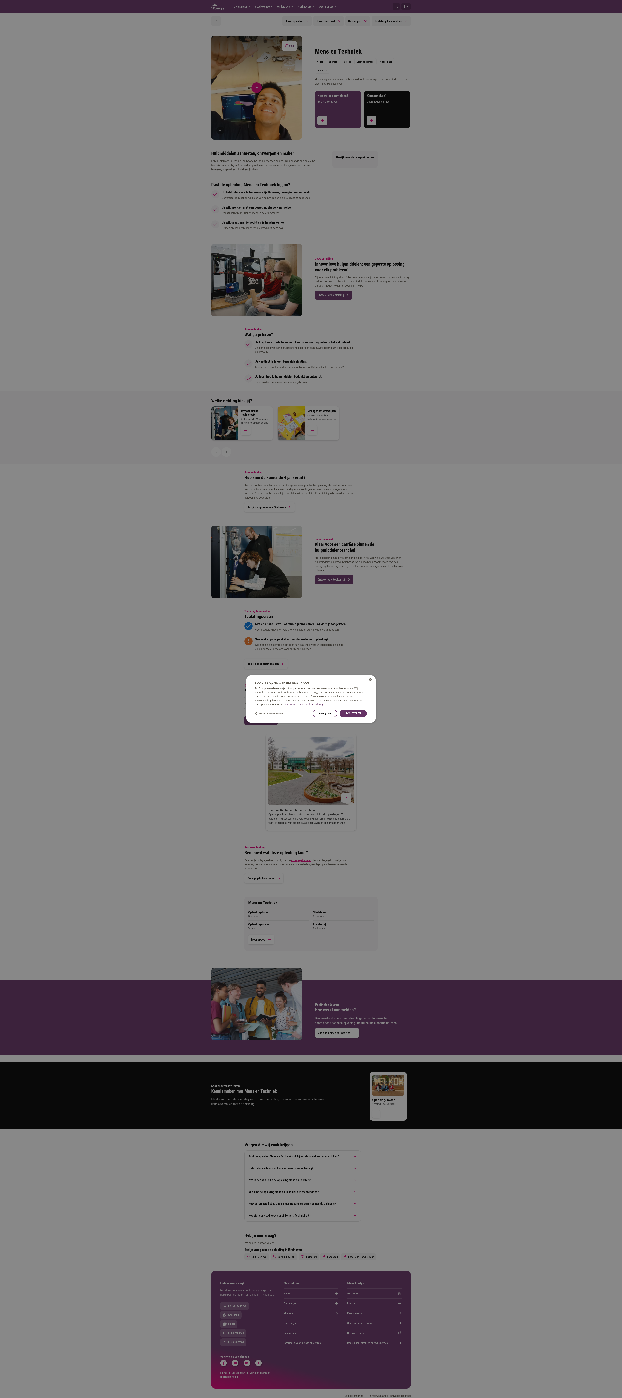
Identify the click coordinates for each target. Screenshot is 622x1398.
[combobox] (370, 679)
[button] (269, 713)
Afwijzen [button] (325, 713)
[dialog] (311, 699)
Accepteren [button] (353, 713)
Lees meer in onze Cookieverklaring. (304, 704)
